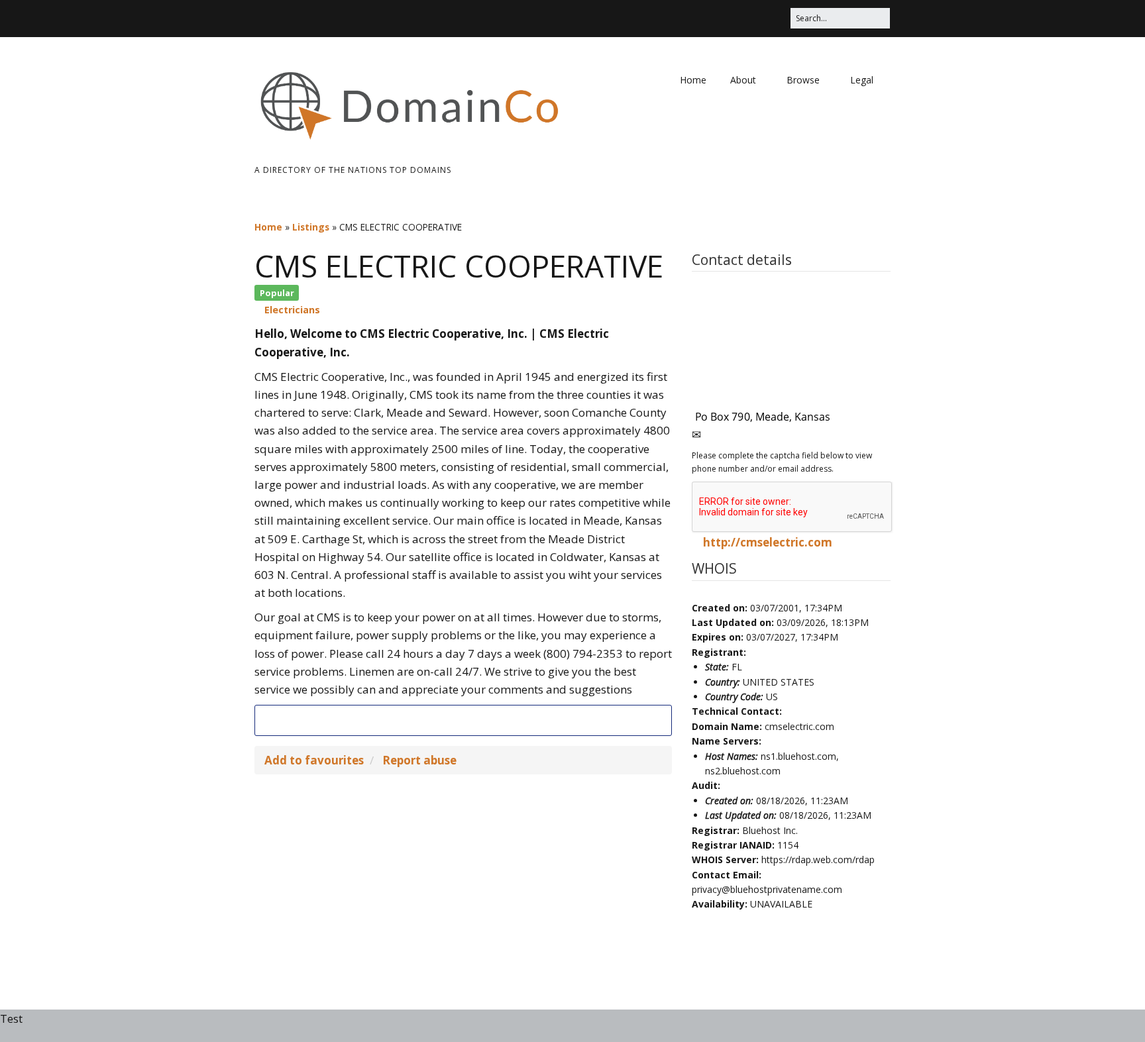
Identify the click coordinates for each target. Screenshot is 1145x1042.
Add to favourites (314, 760)
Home (693, 80)
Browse (803, 80)
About (743, 80)
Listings (310, 227)
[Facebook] (463, 720)
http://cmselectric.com (767, 542)
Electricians (292, 309)
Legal (861, 80)
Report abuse (419, 760)
